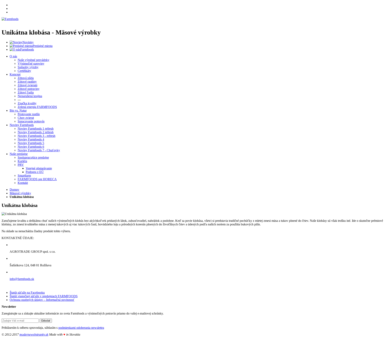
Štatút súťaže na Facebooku (27, 292)
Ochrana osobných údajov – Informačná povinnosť (42, 299)
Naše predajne (19, 154)
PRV (21, 164)
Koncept (15, 74)
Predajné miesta (43, 46)
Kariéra (22, 161)
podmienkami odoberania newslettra (81, 327)
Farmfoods (27, 49)
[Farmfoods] (10, 19)
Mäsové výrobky (20, 193)
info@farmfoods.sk (22, 279)
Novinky (28, 42)
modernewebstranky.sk (33, 334)
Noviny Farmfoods (22, 125)
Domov (14, 189)
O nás (13, 56)
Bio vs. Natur (18, 110)
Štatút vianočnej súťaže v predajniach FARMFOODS (44, 296)
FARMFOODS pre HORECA (37, 179)
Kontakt (23, 182)
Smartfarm (24, 175)
